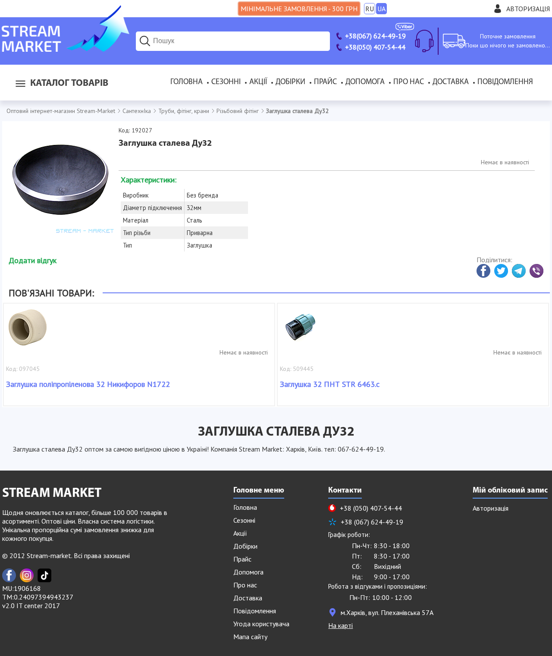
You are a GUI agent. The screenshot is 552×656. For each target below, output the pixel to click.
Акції (258, 82)
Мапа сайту (250, 636)
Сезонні (226, 82)
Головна (186, 82)
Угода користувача (261, 623)
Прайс (325, 82)
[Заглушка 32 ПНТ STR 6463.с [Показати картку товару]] (301, 332)
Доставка (451, 82)
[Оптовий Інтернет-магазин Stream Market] (64, 49)
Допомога (365, 82)
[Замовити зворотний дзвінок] (424, 41)
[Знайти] (145, 41)
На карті (340, 625)
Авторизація (528, 8)
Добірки (290, 82)
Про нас (408, 82)
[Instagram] (27, 575)
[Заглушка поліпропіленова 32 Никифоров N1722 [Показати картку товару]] (27, 332)
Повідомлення (505, 82)
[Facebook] (9, 575)
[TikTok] (44, 575)
